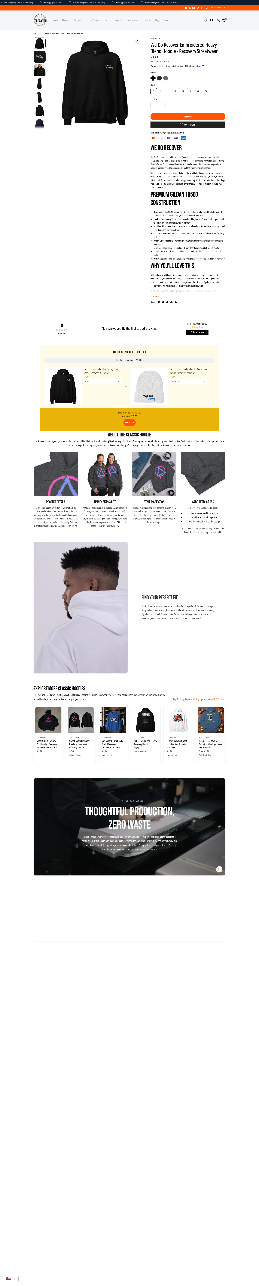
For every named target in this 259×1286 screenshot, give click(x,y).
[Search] (212, 20)
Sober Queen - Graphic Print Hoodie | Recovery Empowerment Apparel (47, 744)
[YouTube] (194, 8)
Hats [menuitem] (106, 20)
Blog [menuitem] (157, 20)
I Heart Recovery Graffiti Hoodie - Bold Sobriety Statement (177, 744)
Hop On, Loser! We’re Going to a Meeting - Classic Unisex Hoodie (210, 744)
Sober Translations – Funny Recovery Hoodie (145, 742)
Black (153, 78)
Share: (152, 302)
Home (35, 33)
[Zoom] (136, 41)
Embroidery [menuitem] (132, 20)
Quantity (153, 99)
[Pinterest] (198, 8)
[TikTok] (202, 8)
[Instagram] (190, 8)
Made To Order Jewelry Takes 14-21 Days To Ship (61, 2)
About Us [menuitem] (147, 20)
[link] (63, 386)
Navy (159, 78)
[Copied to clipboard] (175, 302)
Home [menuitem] (55, 20)
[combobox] (102, 381)
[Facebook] (186, 8)
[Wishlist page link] (205, 20)
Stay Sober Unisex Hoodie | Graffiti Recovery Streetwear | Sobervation (113, 744)
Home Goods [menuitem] (93, 20)
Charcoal (165, 78)
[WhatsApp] (171, 302)
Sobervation (41, 737)
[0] (222, 20)
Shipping (153, 61)
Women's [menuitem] (77, 20)
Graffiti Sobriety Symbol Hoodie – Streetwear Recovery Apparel (79, 744)
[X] (163, 302)
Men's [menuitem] (64, 20)
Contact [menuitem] (166, 20)
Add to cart (129, 422)
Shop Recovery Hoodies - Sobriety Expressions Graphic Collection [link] (198, 699)
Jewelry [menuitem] (118, 20)
